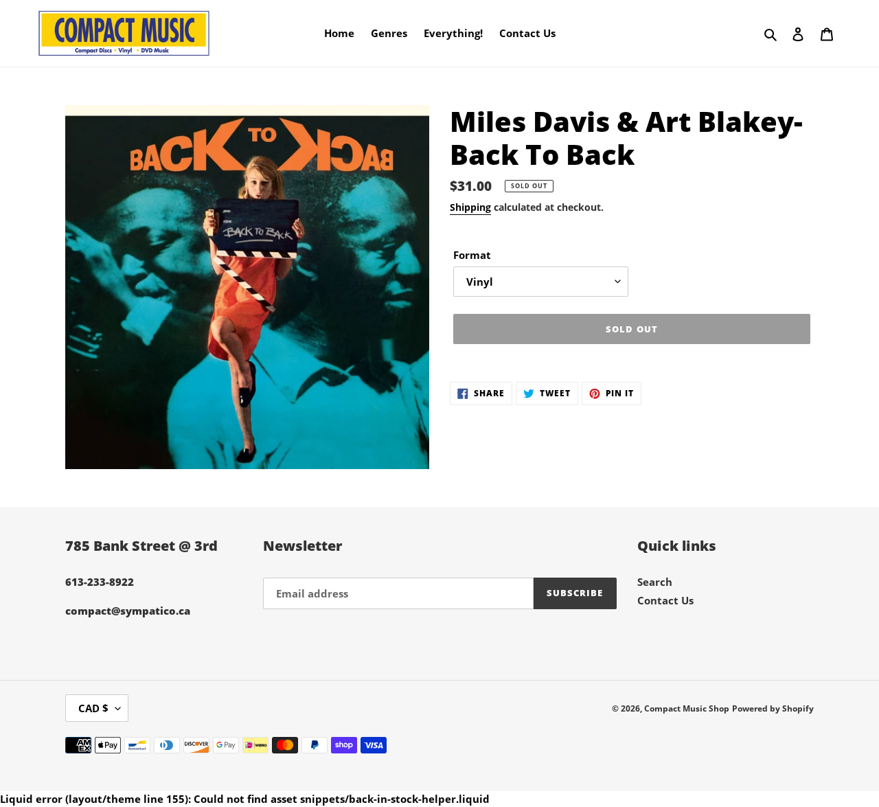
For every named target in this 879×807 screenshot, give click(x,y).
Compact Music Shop (686, 708)
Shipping (470, 207)
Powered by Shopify (773, 708)
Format (472, 255)
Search (654, 582)
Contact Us (665, 600)
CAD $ (93, 708)
